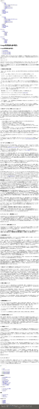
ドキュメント (4, 396)
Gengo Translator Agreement (30, 138)
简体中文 (6, 32)
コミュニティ (4, 389)
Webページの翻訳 (5, 384)
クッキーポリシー (11, 406)
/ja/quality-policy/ (25, 92)
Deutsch (5, 42)
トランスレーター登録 (6, 388)
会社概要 (4, 13)
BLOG (3, 24)
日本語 (3, 31)
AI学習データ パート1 (8, 21)
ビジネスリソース (5, 380)
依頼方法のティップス (6, 382)
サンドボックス (5, 394)
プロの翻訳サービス (6, 383)
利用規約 (5, 50)
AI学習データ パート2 (8, 22)
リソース (4, 390)
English (5, 34)
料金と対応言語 (5, 26)
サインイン (2, 29)
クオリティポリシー (6, 403)
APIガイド (4, 395)
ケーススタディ (5, 379)
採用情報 (4, 402)
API (5, 9)
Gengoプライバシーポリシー (13, 147)
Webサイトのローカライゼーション (10, 4)
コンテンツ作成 (7, 5)
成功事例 (4, 25)
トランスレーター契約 (6, 52)
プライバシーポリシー (6, 51)
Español (5, 33)
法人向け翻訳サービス (6, 377)
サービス (4, 2)
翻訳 (5, 3)
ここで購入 (28, 150)
